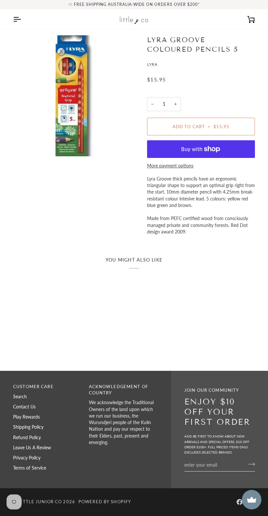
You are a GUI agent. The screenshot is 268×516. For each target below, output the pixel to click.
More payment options (170, 165)
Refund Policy (27, 437)
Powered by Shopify (104, 501)
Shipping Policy (28, 427)
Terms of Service (29, 468)
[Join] (249, 464)
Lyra (152, 64)
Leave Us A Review (32, 447)
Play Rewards (26, 417)
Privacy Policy (27, 457)
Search (20, 396)
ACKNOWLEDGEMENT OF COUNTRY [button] (118, 389)
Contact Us (24, 406)
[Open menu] (23, 19)
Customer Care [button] (33, 386)
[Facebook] (240, 502)
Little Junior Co (40, 501)
